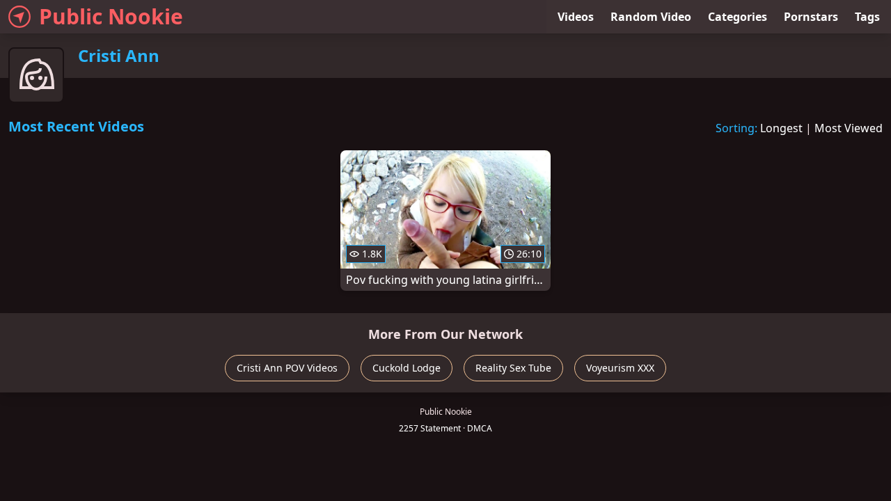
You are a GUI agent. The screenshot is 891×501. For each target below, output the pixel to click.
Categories (737, 16)
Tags (867, 16)
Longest (781, 128)
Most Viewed (848, 128)
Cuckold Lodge (406, 367)
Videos (576, 16)
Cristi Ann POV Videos (287, 367)
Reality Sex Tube (513, 367)
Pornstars (811, 16)
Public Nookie (111, 16)
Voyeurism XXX (620, 367)
